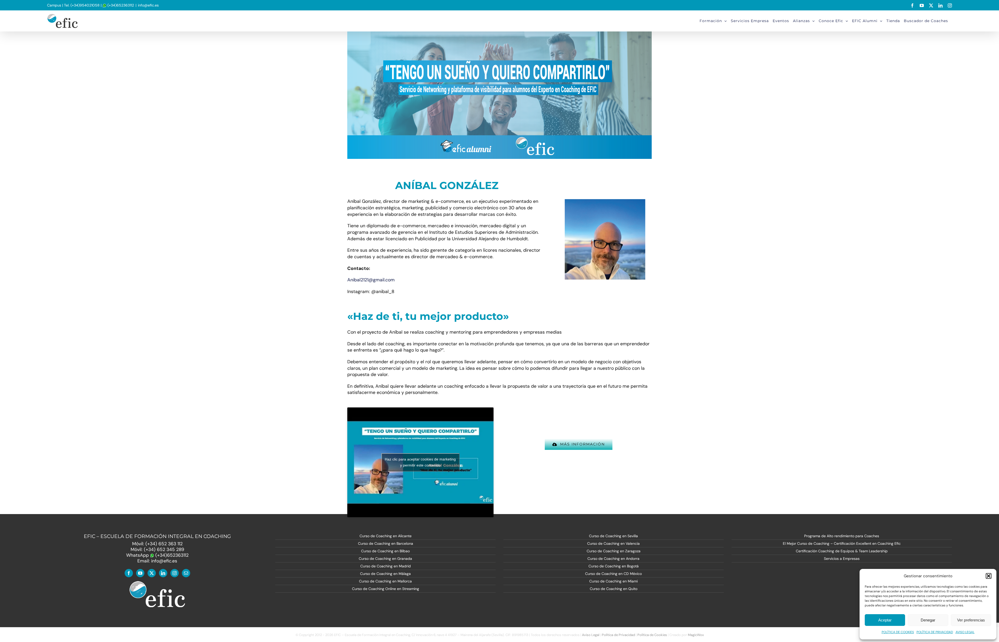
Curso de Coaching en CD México (613, 573)
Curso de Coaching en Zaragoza (614, 551)
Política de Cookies (652, 635)
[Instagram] (174, 573)
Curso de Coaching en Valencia (613, 543)
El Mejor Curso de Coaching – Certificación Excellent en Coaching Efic (842, 543)
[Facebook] (129, 573)
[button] (988, 576)
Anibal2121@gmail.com (371, 280)
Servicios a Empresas (842, 558)
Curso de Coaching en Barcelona (385, 543)
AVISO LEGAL (965, 632)
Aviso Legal (590, 635)
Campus (54, 5)
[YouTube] (140, 573)
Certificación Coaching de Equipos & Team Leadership (842, 551)
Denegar (928, 620)
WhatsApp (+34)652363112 (157, 555)
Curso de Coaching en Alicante (386, 536)
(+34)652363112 (120, 5)
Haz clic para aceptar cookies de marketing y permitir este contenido (420, 462)
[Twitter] (152, 573)
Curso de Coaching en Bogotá (613, 566)
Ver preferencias (971, 620)
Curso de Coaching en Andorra (613, 558)
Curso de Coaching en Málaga (385, 573)
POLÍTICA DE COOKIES (898, 632)
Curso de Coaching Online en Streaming (385, 589)
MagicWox (696, 635)
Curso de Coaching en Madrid (385, 566)
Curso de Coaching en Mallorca (385, 581)
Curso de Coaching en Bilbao (385, 551)
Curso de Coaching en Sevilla (613, 536)
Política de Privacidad (618, 635)
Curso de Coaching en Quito (613, 589)
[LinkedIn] (163, 573)
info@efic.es (148, 5)
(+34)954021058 (85, 5)
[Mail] (186, 573)
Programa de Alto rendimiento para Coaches (841, 536)
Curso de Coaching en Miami (613, 581)
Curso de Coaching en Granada (385, 558)
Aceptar (885, 620)
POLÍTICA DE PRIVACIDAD (935, 632)
